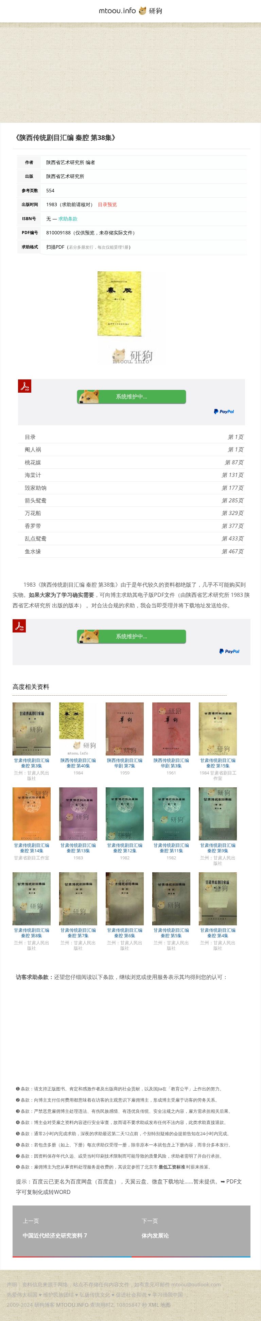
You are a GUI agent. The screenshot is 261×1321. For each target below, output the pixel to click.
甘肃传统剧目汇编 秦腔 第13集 (78, 848)
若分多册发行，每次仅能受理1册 (98, 247)
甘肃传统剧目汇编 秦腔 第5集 (171, 933)
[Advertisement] (130, 75)
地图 (165, 1304)
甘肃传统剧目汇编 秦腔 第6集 (124, 933)
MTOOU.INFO (72, 1304)
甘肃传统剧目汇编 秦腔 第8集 (31, 933)
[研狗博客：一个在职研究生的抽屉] (130, 10)
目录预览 (107, 204)
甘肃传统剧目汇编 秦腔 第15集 (218, 763)
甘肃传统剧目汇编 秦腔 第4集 (218, 933)
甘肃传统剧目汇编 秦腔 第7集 (78, 933)
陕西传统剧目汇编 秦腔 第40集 (78, 763)
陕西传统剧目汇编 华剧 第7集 (124, 763)
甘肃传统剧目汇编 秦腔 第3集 (31, 763)
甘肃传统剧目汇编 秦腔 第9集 (218, 848)
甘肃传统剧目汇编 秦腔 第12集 (124, 848)
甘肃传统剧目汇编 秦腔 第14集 (31, 848)
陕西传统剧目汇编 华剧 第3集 (171, 763)
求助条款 (67, 218)
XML (154, 1304)
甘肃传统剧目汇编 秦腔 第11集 (171, 848)
